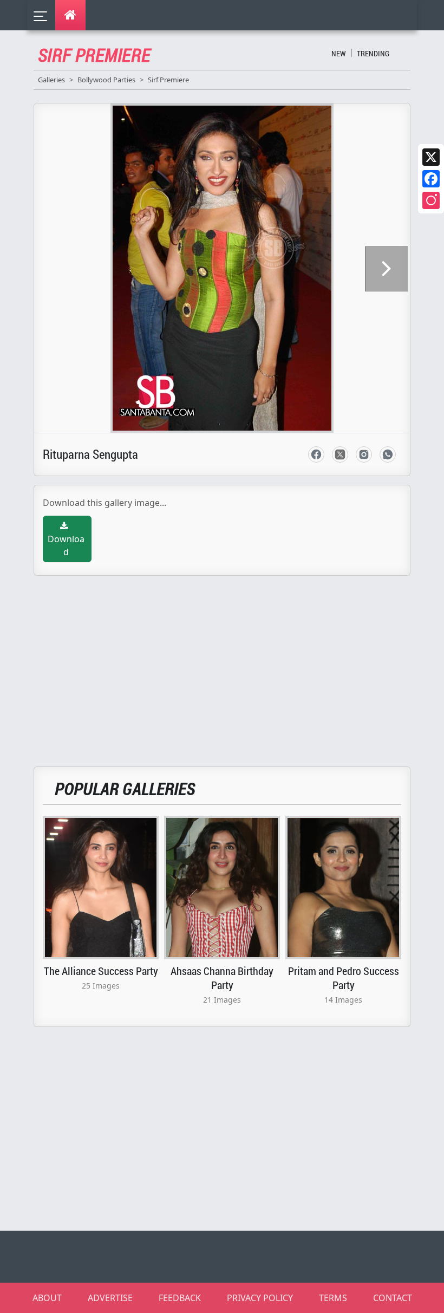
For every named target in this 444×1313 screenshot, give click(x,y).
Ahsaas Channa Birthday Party (222, 978)
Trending (373, 53)
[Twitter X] (431, 157)
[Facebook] (431, 179)
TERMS (333, 1298)
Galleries (51, 79)
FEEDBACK (180, 1298)
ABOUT (47, 1298)
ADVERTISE (110, 1298)
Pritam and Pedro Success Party (343, 978)
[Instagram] (431, 200)
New (338, 53)
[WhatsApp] (388, 454)
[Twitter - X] (340, 454)
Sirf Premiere (168, 79)
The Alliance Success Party (101, 971)
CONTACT (392, 1298)
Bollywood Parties (106, 79)
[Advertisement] (228, 664)
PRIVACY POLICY (260, 1298)
